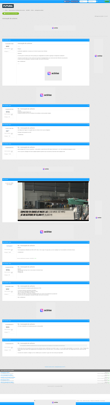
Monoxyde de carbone (5, 379)
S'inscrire (66, 1)
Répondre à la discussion (10, 13)
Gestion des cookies (86, 400)
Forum (6, 10)
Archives (77, 400)
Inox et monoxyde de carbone (6, 375)
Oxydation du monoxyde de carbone (8, 377)
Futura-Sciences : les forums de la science (17, 10)
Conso (81, 400)
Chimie (32, 10)
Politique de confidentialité (95, 400)
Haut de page (102, 400)
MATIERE (28, 10)
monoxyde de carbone (5, 372)
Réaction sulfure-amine (49, 366)
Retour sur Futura (74, 1)
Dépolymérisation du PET (60, 366)
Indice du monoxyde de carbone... (7, 382)
